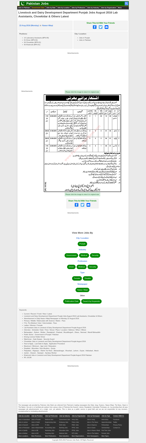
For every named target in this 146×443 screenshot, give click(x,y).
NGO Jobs (62, 425)
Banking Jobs (63, 428)
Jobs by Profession (78, 8)
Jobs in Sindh (35, 422)
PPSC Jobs (75, 430)
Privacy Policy (117, 425)
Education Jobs (64, 430)
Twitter (115, 422)
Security (95, 255)
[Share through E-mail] (106, 27)
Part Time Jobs (106, 430)
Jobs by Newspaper (93, 416)
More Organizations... (78, 436)
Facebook (116, 419)
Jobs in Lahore (23, 422)
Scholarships (106, 428)
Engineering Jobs (50, 422)
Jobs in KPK (35, 425)
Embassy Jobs (63, 422)
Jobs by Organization (108, 8)
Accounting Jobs (50, 428)
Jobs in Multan (22, 433)
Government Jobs (38, 8)
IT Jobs (47, 425)
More (120, 8)
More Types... (106, 436)
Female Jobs (106, 433)
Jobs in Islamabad (24, 419)
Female (77, 278)
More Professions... (51, 436)
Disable (88, 278)
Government (71, 255)
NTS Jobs (75, 433)
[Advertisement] (73, 71)
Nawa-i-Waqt (47, 25)
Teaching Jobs (49, 433)
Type (82, 273)
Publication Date (71, 301)
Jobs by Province (37, 416)
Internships (105, 419)
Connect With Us (118, 416)
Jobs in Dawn (91, 428)
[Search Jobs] (126, 3)
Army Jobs (75, 419)
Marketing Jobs (50, 430)
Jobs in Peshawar (24, 428)
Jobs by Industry (93, 8)
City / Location (82, 238)
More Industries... (64, 436)
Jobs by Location (63, 8)
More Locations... (23, 436)
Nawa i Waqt (82, 290)
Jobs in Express (92, 425)
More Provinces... (36, 436)
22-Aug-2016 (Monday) (29, 25)
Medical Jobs (49, 419)
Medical (84, 255)
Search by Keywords (91, 301)
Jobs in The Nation (93, 433)
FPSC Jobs (75, 428)
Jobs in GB (34, 430)
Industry (82, 250)
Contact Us (116, 428)
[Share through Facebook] (94, 27)
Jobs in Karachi (23, 425)
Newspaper (82, 284)
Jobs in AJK (35, 433)
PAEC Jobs (75, 425)
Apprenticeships (107, 422)
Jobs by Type (106, 416)
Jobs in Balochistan (37, 428)
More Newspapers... (93, 436)
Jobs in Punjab (36, 419)
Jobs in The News (92, 422)
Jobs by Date (50, 8)
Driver (71, 267)
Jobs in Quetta (22, 430)
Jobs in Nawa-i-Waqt (93, 430)
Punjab (82, 244)
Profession (82, 261)
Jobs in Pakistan (24, 8)
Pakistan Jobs (37, 3)
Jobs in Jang (91, 419)
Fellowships (105, 425)
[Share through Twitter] (100, 27)
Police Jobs (75, 422)
